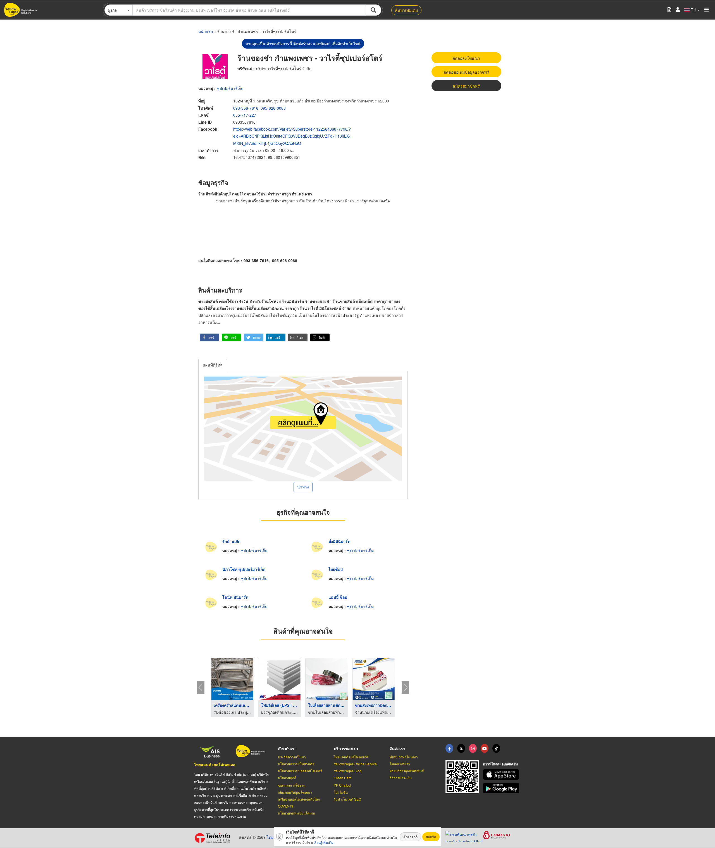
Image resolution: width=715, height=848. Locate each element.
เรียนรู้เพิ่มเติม (323, 842)
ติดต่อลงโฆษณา (466, 58)
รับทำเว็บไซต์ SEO (347, 799)
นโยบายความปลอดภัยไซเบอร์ (300, 770)
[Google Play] (502, 788)
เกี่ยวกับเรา (287, 748)
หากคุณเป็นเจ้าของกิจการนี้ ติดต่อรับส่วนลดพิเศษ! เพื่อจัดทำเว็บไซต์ (303, 43)
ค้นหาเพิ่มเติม (406, 10)
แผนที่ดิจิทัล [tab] (213, 365)
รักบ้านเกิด (231, 541)
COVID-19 (285, 806)
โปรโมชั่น (341, 792)
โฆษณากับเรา (400, 763)
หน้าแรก (205, 31)
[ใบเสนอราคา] (669, 9)
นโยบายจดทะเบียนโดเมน (296, 813)
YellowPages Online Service (355, 763)
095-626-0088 (273, 108)
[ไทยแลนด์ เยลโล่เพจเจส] (461, 748)
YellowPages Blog (347, 770)
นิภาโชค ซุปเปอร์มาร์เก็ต (243, 569)
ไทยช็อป (335, 569)
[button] (209, 337)
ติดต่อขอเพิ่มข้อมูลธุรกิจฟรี (466, 72)
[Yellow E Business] (449, 748)
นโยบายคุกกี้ (287, 777)
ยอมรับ (431, 836)
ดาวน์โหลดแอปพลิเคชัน (500, 763)
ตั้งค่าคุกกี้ (410, 836)
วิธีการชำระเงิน (401, 777)
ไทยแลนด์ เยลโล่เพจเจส (214, 764)
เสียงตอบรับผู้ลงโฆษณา (295, 792)
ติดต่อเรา (397, 748)
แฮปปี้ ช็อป (337, 597)
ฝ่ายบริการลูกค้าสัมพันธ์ (407, 770)
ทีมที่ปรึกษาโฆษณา (404, 756)
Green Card (343, 777)
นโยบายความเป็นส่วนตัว (296, 763)
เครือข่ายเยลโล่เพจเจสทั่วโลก (299, 799)
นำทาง (303, 487)
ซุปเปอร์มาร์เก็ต (230, 88)
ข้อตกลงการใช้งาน (291, 785)
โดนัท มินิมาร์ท (235, 597)
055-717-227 (244, 115)
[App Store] (502, 774)
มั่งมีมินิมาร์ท (339, 541)
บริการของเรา (346, 748)
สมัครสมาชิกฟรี (466, 86)
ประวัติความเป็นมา (292, 756)
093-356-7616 (245, 108)
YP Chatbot (342, 785)
